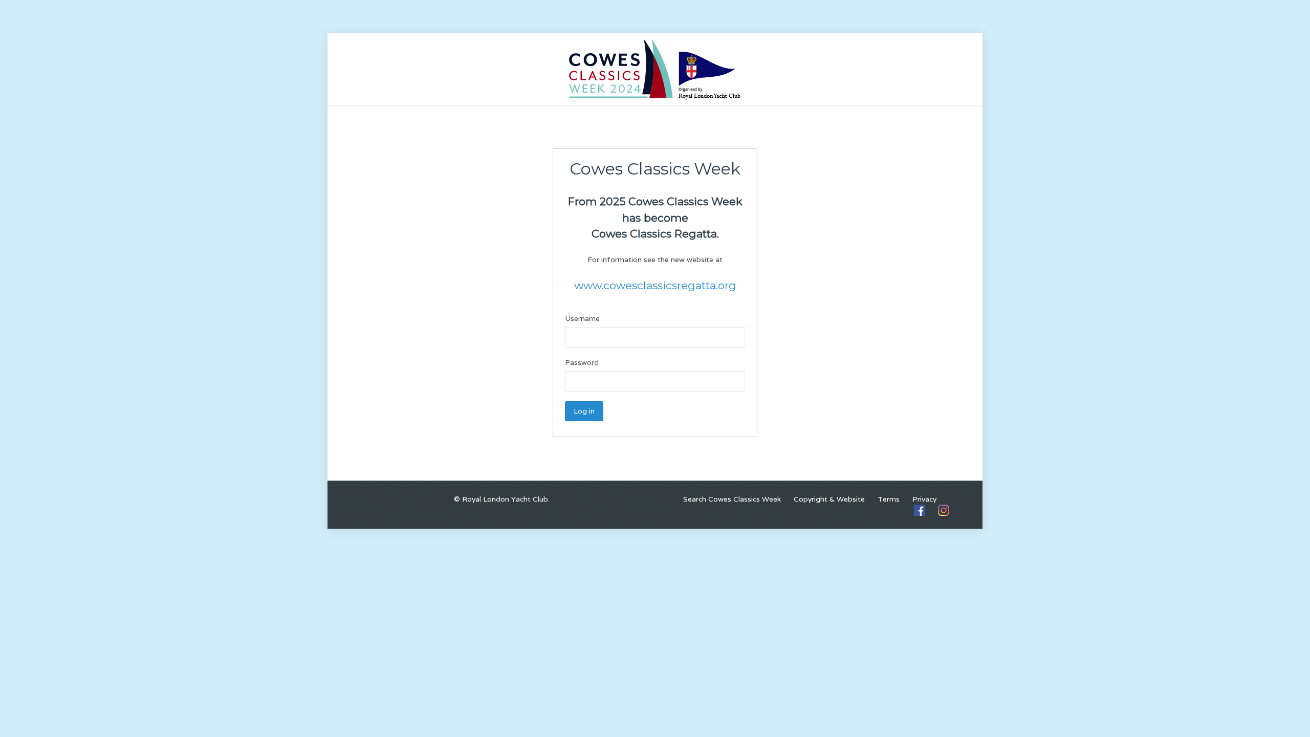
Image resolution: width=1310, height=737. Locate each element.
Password (582, 362)
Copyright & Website (829, 499)
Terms (889, 499)
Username (582, 318)
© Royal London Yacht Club (501, 499)
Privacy (924, 499)
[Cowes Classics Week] (655, 68)
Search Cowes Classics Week (732, 499)
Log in (584, 411)
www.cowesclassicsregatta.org (655, 285)
